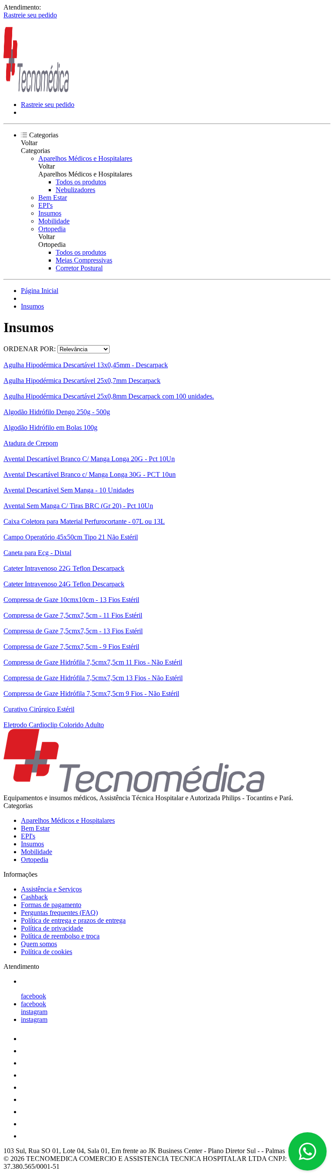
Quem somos (39, 944)
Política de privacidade (52, 928)
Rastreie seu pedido (30, 15)
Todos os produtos (81, 182)
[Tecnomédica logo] (36, 89)
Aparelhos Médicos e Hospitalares (85, 158)
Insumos (49, 213)
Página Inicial (39, 290)
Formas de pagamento (51, 904)
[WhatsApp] (307, 1151)
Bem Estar (52, 197)
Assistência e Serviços (51, 889)
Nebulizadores (75, 189)
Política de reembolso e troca (60, 936)
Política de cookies (46, 951)
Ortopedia (52, 229)
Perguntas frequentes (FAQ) (59, 912)
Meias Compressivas (84, 260)
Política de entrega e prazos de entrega (73, 920)
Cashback (34, 897)
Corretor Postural (79, 268)
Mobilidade (54, 221)
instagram (34, 1011)
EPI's (45, 205)
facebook (33, 996)
